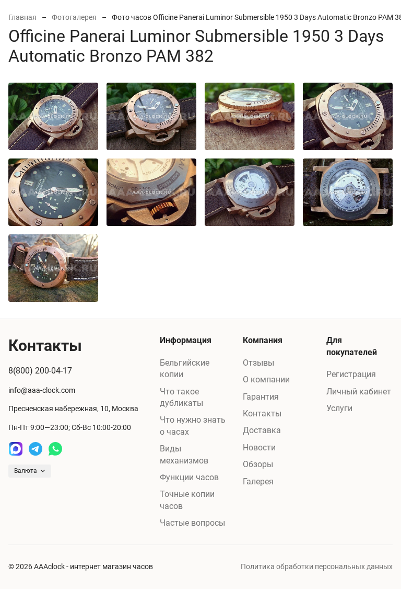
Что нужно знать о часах (193, 425)
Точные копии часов (187, 500)
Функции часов (189, 477)
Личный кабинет (358, 392)
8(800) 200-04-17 (40, 371)
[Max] (15, 448)
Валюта (25, 470)
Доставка (262, 430)
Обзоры (258, 464)
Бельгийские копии (184, 368)
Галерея (258, 481)
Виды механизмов (184, 454)
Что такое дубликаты (181, 397)
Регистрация (351, 374)
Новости (259, 447)
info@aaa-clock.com (41, 390)
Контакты (262, 413)
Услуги (339, 408)
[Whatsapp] (55, 448)
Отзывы (258, 363)
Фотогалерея (74, 17)
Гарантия (261, 397)
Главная (22, 17)
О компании (266, 379)
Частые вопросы (192, 523)
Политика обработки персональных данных (317, 566)
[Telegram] (35, 448)
